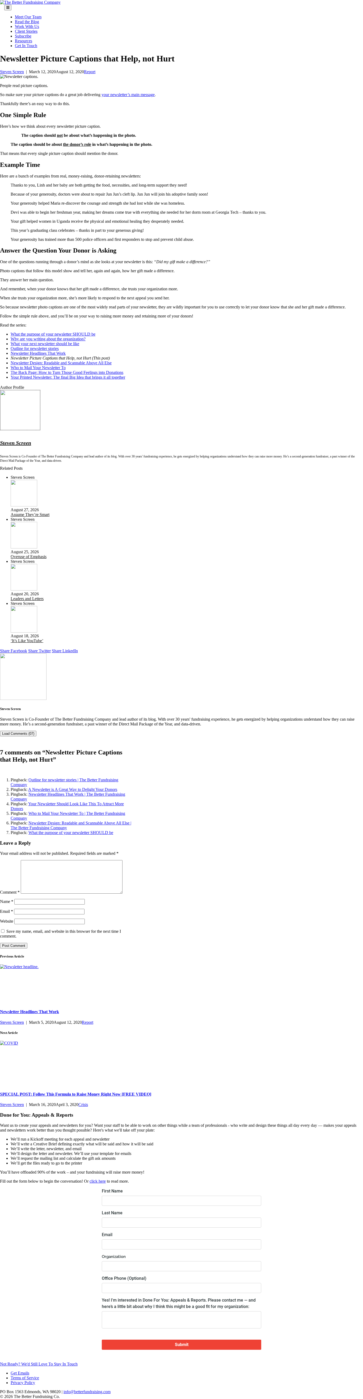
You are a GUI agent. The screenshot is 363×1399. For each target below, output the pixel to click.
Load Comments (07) (18, 734)
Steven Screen (12, 71)
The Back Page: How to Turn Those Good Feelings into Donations (67, 372)
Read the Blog (27, 21)
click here (98, 1181)
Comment (10, 892)
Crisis (83, 1104)
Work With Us (27, 26)
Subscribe (23, 36)
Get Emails (20, 1373)
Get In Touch (26, 45)
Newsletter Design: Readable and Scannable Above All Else (61, 363)
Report (89, 71)
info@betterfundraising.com (87, 1391)
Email (6, 911)
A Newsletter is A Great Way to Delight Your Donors (72, 789)
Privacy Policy (23, 1382)
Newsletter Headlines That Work (38, 353)
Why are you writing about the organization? (48, 339)
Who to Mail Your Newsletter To (38, 367)
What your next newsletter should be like (45, 343)
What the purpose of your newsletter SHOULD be (53, 334)
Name (6, 901)
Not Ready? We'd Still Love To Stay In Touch (39, 1364)
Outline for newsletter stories (35, 348)
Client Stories (26, 31)
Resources (23, 41)
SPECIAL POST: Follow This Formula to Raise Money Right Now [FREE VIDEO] (75, 1094)
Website (6, 921)
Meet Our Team (28, 17)
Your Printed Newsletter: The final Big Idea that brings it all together (68, 377)
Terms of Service (25, 1378)
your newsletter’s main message (128, 94)
